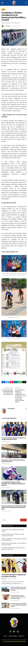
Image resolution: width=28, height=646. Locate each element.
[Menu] (2, 3)
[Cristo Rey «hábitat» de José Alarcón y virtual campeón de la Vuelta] (5, 589)
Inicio (5, 636)
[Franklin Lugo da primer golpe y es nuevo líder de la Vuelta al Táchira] (5, 605)
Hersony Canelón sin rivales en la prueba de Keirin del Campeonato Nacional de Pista (13, 507)
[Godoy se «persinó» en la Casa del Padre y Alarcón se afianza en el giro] (5, 597)
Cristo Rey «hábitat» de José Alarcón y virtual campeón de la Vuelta (13, 534)
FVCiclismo (8, 26)
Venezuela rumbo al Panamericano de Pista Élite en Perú (13, 460)
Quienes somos (13, 636)
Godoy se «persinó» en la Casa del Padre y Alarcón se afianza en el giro (18, 597)
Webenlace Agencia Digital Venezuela (15, 641)
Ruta (3, 571)
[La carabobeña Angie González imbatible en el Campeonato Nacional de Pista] (14, 473)
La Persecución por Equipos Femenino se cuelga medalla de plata (13, 438)
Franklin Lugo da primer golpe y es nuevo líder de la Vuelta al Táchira (18, 605)
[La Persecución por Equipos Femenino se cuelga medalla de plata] (14, 429)
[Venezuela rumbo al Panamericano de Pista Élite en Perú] (14, 451)
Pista (3, 9)
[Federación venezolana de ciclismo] (14, 3)
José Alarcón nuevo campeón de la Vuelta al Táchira (14, 576)
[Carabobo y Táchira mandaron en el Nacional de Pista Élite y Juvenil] (14, 37)
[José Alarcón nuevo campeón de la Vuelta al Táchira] (14, 565)
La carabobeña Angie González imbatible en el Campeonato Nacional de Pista (7, 392)
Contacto (21, 636)
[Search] (26, 3)
